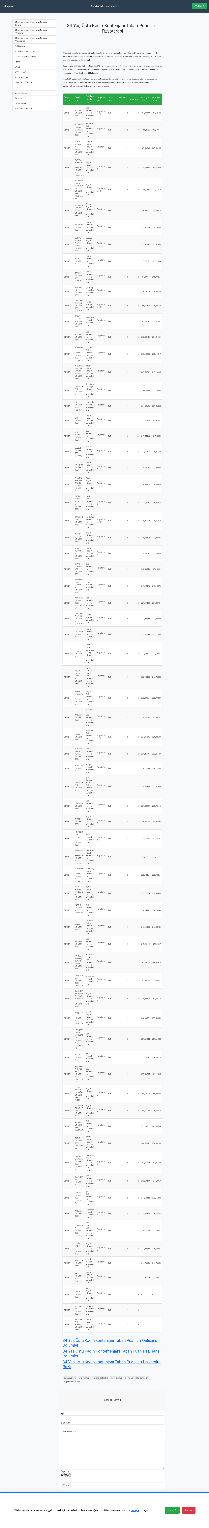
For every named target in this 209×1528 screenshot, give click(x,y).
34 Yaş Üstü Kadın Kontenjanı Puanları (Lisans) (31, 23)
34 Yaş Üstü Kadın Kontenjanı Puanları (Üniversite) (31, 39)
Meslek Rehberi (21, 93)
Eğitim (17, 61)
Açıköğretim (20, 46)
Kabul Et (172, 1510)
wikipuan (9, 6)
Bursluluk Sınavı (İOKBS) (25, 51)
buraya (135, 1510)
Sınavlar (18, 98)
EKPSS (17, 67)
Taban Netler (20, 103)
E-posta (65, 1422)
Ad (63, 1413)
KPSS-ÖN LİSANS (22, 77)
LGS (16, 87)
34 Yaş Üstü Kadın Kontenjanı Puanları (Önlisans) (31, 31)
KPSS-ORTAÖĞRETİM (24, 82)
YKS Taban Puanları (23, 108)
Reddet (189, 1510)
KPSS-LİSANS (20, 72)
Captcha (66, 1471)
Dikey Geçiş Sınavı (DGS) (25, 56)
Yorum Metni (68, 1431)
